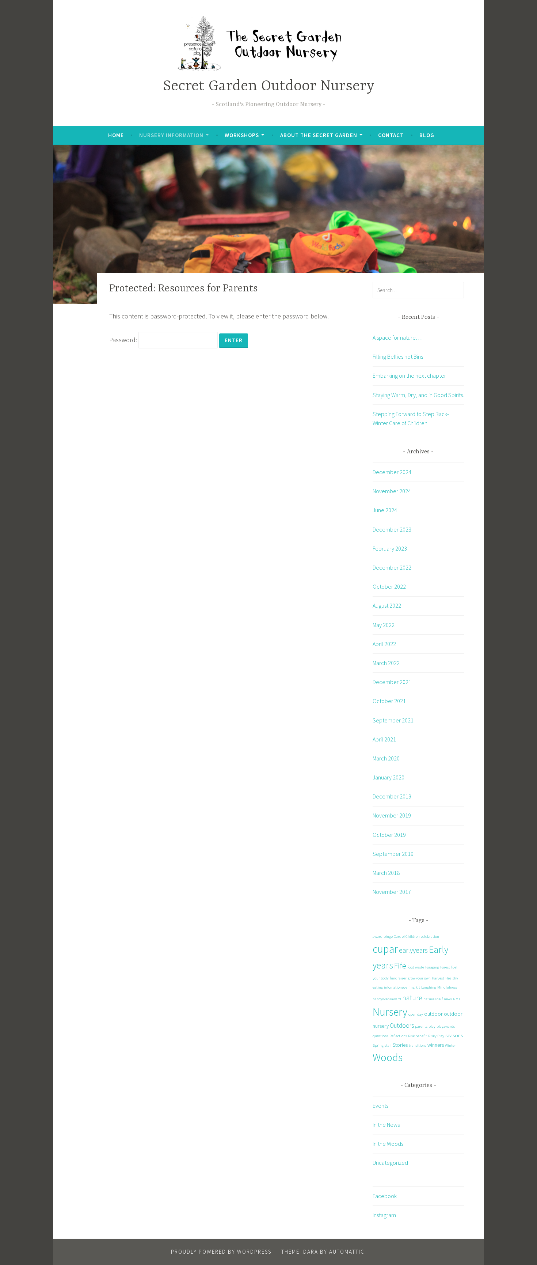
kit (418, 987)
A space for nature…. (398, 337)
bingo (388, 936)
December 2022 (392, 567)
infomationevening (399, 987)
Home (116, 135)
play (432, 1026)
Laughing (428, 987)
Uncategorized (390, 1162)
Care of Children (407, 936)
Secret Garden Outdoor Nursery (268, 86)
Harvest (438, 978)
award (377, 936)
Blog (426, 135)
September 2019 (393, 853)
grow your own (419, 978)
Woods (388, 1057)
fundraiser (398, 978)
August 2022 (387, 605)
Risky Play (436, 1036)
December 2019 (392, 796)
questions (380, 1036)
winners (435, 1045)
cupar (385, 949)
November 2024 (392, 491)
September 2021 (393, 720)
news (448, 999)
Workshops (242, 135)
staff (388, 1045)
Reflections (398, 1036)
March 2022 (386, 663)
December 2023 (392, 529)
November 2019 (392, 815)
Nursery (390, 1012)
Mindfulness (447, 987)
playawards (446, 1026)
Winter (450, 1045)
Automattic (347, 1251)
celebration (430, 936)
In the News (386, 1124)
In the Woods (388, 1143)
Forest (445, 967)
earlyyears (413, 950)
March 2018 (386, 872)
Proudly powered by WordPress (221, 1251)
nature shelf (433, 999)
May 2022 (384, 624)
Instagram (384, 1215)
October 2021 (389, 701)
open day (415, 1014)
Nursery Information (171, 135)
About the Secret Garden (318, 135)
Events (380, 1105)
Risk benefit (417, 1036)
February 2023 (390, 548)
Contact (391, 135)
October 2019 (389, 834)
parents (421, 1026)
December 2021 (392, 682)
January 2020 (388, 777)
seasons (454, 1035)
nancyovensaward (387, 999)
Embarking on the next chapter (409, 375)
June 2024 (385, 510)
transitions (417, 1045)
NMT (456, 999)
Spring (378, 1045)
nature (412, 997)
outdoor (433, 1014)
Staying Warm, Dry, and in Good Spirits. (418, 395)
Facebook (385, 1196)
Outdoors (402, 1026)
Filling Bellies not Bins (398, 356)
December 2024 (392, 472)
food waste (415, 967)
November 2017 (392, 891)
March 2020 (386, 758)
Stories (400, 1045)
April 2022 (384, 643)
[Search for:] (418, 290)
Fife (400, 965)
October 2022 (389, 586)
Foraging (432, 967)
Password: (123, 340)
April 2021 (384, 739)
